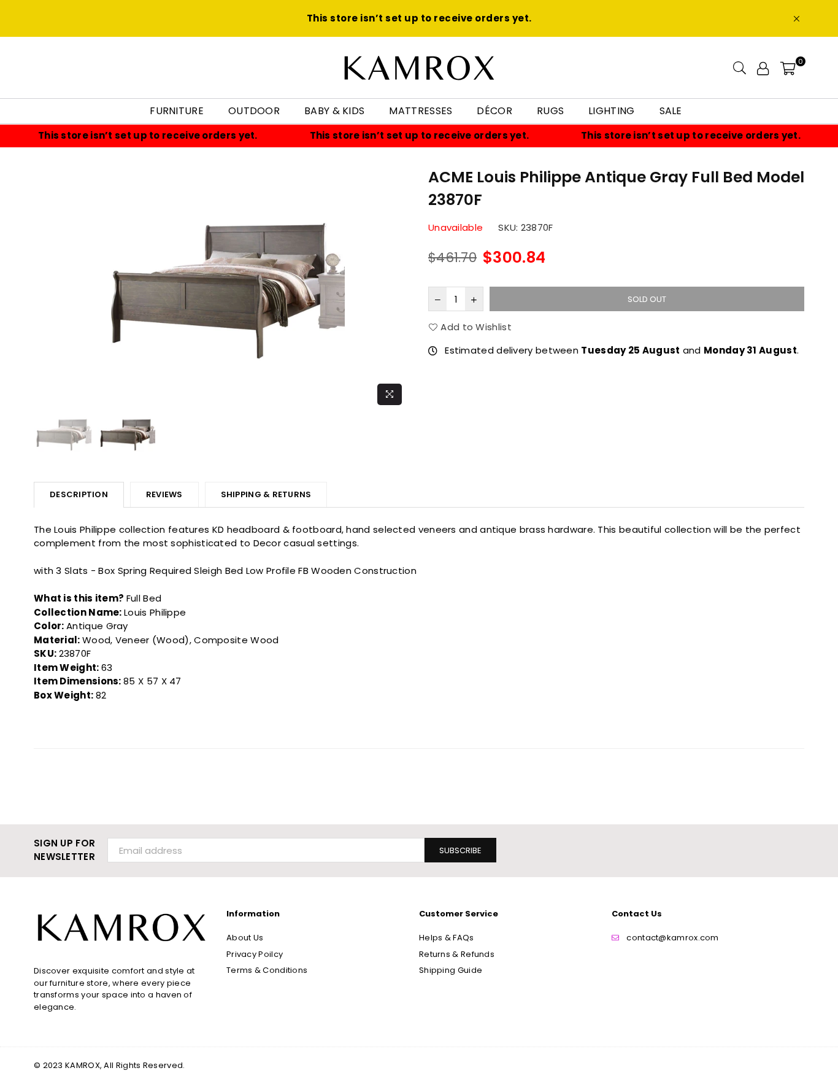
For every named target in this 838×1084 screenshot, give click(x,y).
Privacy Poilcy (254, 954)
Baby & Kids (334, 111)
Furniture (177, 111)
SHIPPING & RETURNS (266, 494)
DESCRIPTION (79, 494)
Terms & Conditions (266, 970)
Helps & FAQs (446, 937)
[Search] (740, 67)
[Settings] (763, 67)
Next (399, 288)
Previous (44, 288)
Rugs (550, 111)
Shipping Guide (450, 970)
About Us (244, 937)
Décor (494, 111)
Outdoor (254, 111)
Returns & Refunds (456, 954)
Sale (670, 111)
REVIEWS (164, 494)
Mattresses (420, 111)
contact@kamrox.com (672, 937)
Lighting (611, 111)
